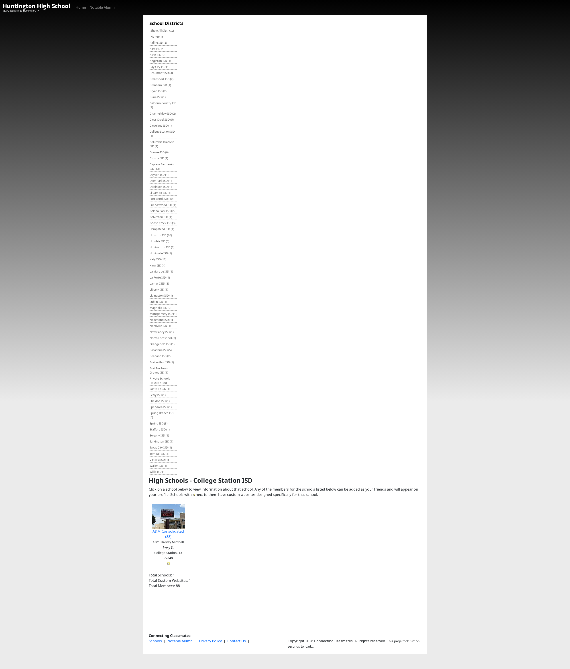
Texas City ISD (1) (161, 447)
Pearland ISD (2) (160, 356)
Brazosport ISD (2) (161, 79)
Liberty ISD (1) (159, 289)
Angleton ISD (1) (160, 61)
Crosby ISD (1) (159, 158)
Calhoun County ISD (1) (163, 105)
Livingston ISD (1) (161, 295)
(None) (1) (156, 36)
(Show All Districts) (162, 30)
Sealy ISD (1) (158, 395)
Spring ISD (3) (158, 423)
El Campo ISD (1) (160, 193)
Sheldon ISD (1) (160, 401)
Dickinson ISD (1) (161, 187)
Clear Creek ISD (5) (162, 119)
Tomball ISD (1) (159, 454)
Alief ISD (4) (157, 49)
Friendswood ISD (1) (163, 205)
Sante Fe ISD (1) (160, 389)
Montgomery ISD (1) (163, 314)
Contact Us (236, 641)
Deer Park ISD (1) (161, 181)
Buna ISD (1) (158, 97)
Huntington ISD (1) (162, 247)
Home (81, 7)
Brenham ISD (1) (160, 85)
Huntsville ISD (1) (161, 253)
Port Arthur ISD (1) (162, 362)
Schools (155, 641)
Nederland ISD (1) (161, 320)
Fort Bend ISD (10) (161, 199)
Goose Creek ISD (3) (162, 223)
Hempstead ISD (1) (162, 229)
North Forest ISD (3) (163, 338)
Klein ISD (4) (157, 265)
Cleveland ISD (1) (161, 125)
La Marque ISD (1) (161, 271)
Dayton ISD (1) (159, 175)
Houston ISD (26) (161, 235)
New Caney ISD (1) (162, 332)
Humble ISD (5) (159, 241)
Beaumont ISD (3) (161, 73)
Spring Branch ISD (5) (161, 415)
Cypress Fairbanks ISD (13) (162, 166)
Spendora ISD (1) (161, 407)
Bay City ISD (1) (159, 67)
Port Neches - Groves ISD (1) (159, 370)
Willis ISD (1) (157, 472)
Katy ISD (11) (158, 259)
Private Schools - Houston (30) (160, 380)
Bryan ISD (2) (158, 91)
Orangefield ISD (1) (162, 344)
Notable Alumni (103, 7)
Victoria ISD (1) (159, 460)
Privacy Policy (210, 641)
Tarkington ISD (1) (161, 441)
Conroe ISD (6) (159, 152)
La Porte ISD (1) (160, 277)
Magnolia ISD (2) (160, 308)
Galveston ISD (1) (161, 217)
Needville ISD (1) (160, 326)
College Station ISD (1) (162, 133)
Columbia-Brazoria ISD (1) (162, 144)
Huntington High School (36, 6)
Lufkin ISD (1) (158, 302)
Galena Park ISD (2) (162, 211)
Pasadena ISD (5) (161, 350)
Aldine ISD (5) (158, 42)
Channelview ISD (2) (163, 113)
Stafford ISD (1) (160, 429)
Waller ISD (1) (158, 466)
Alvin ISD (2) (157, 55)
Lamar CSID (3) (159, 283)
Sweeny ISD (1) (159, 435)
